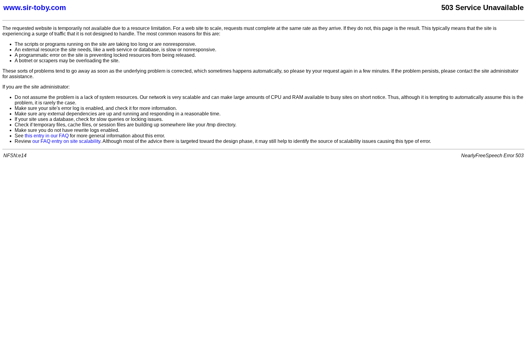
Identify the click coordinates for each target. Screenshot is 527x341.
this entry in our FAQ (47, 135)
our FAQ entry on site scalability (66, 141)
